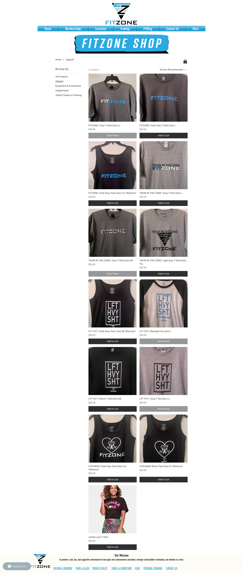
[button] (185, 61)
